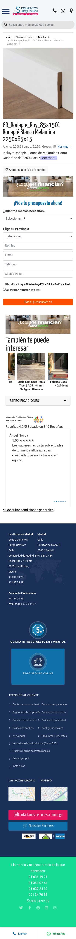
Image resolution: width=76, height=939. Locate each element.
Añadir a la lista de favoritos (26, 170)
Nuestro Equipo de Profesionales (31, 750)
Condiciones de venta (54, 712)
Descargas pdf (21, 758)
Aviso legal (19, 736)
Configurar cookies (52, 728)
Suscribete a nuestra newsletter (23, 289)
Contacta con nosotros (26, 704)
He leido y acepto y (38, 284)
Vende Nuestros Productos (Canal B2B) (35, 743)
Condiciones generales (54, 704)
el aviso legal (33, 284)
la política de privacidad (56, 284)
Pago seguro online (38, 673)
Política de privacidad (54, 720)
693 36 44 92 (28, 603)
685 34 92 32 (39, 901)
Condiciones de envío (25, 720)
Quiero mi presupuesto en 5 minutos (38, 641)
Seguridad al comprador (26, 712)
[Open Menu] (5, 9)
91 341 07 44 (38, 883)
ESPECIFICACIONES (24, 401)
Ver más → (65, 146)
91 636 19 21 (38, 877)
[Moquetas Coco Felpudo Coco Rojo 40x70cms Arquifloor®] (61, 366)
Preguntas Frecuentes (54, 736)
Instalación (19, 766)
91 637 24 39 (38, 889)
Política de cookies (23, 728)
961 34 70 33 (38, 894)
